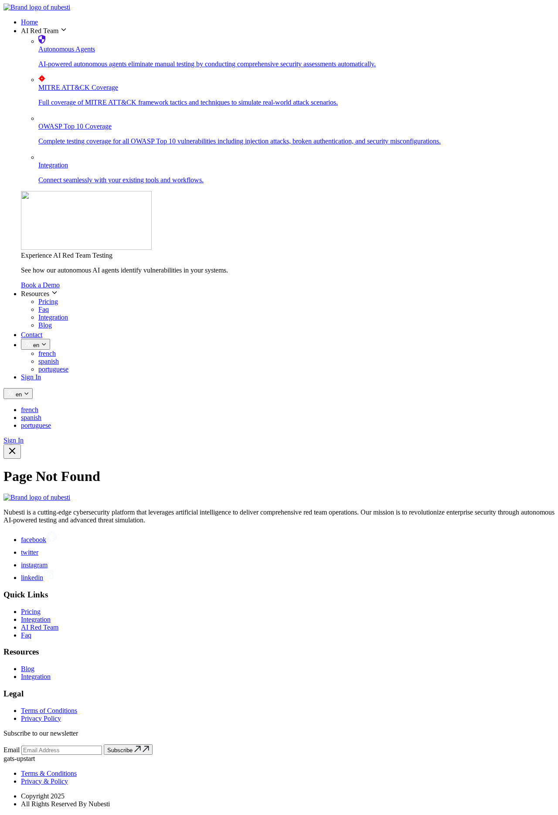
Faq (43, 309)
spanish (48, 361)
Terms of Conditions (49, 710)
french (47, 353)
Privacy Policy (41, 718)
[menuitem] (288, 22)
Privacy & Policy (44, 781)
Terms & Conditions (49, 773)
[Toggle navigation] (12, 451)
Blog (45, 325)
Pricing (48, 301)
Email (11, 750)
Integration (53, 317)
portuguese (53, 369)
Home (29, 22)
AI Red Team (39, 627)
